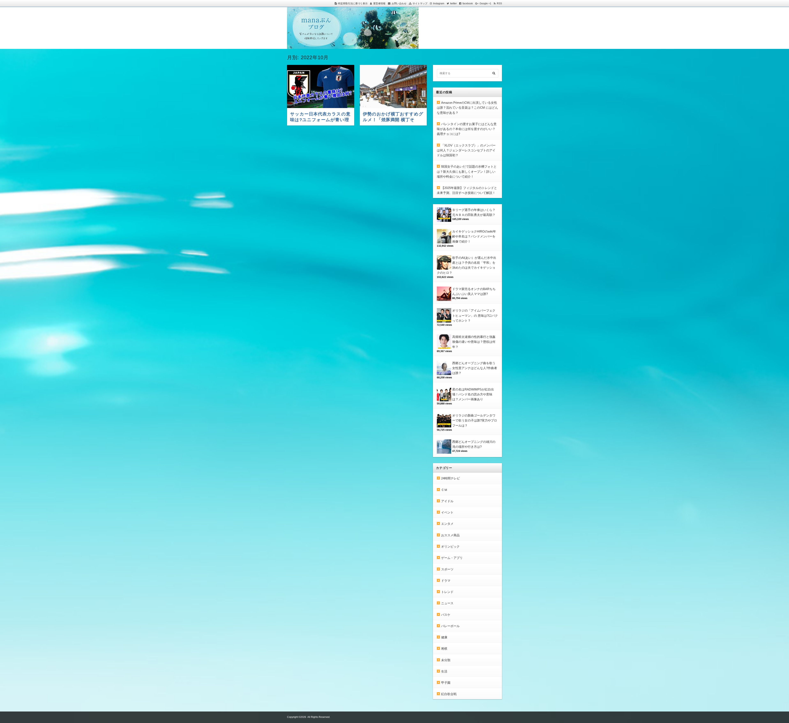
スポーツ (447, 569)
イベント (447, 512)
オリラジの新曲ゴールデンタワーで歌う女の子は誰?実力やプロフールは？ (474, 420)
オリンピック (450, 546)
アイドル (447, 501)
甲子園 (445, 682)
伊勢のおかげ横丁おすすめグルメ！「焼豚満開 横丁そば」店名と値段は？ (393, 120)
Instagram (438, 3)
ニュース (447, 603)
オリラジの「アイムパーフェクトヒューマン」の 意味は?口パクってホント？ (475, 315)
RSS (499, 3)
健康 (444, 637)
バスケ (445, 614)
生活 (444, 671)
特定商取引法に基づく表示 (353, 3)
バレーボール (450, 626)
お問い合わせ (399, 3)
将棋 (444, 648)
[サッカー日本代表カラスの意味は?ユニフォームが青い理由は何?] (320, 86)
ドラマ (445, 580)
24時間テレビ (450, 478)
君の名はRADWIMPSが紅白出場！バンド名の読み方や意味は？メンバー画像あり (473, 394)
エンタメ (447, 523)
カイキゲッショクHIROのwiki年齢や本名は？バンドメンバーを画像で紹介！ (474, 236)
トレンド (447, 592)
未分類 (445, 660)
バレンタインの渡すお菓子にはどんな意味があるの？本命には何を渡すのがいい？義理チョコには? (467, 129)
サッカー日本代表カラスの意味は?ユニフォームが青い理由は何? (320, 120)
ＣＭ (444, 490)
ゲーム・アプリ (452, 558)
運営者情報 (379, 3)
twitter (453, 3)
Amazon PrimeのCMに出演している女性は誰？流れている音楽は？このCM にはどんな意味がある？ (467, 107)
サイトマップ (420, 3)
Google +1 (485, 3)
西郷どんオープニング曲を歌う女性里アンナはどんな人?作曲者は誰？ (474, 368)
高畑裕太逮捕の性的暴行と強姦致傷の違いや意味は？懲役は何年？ (473, 342)
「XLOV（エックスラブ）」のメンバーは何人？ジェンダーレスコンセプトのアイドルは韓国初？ (466, 150)
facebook (468, 3)
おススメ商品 (450, 535)
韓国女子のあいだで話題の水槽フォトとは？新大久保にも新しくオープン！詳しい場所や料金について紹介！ (467, 171)
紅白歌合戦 (449, 694)
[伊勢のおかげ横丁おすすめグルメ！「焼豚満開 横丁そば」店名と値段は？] (393, 86)
